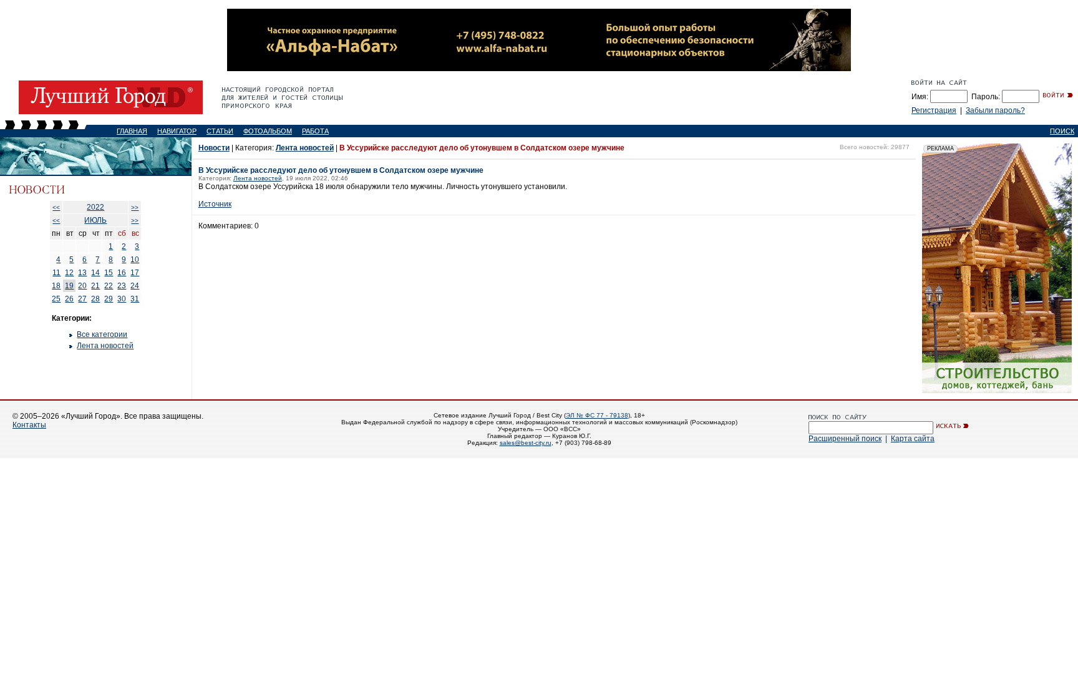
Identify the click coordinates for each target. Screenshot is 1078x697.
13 (82, 272)
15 (108, 272)
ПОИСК (1062, 131)
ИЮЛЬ (95, 220)
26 (69, 299)
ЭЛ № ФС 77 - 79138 (597, 415)
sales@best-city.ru (525, 442)
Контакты (29, 425)
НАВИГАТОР (177, 131)
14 (95, 272)
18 (56, 285)
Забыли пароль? (995, 110)
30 (121, 299)
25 (56, 299)
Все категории (102, 334)
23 (121, 285)
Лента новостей (105, 345)
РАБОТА (315, 131)
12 (69, 272)
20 (82, 285)
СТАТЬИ (219, 131)
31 (134, 299)
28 (95, 299)
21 (95, 285)
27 (82, 299)
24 (134, 285)
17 (134, 272)
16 (121, 272)
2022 (95, 207)
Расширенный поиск (844, 438)
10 (134, 259)
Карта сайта (913, 438)
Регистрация (933, 110)
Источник (214, 204)
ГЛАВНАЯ (132, 131)
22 (108, 285)
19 (69, 285)
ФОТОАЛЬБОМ (267, 131)
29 (108, 299)
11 (56, 272)
